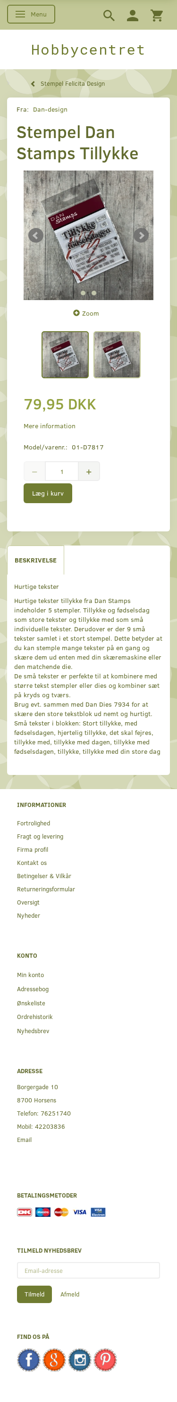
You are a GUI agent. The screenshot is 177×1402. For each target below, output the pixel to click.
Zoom (90, 313)
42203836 (50, 1126)
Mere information (50, 425)
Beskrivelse (36, 559)
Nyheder (28, 915)
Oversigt (28, 902)
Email (24, 1139)
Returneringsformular (46, 889)
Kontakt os (32, 862)
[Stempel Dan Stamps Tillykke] (88, 235)
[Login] (132, 15)
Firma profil (32, 849)
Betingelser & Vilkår (44, 876)
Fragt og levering (40, 836)
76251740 (56, 1113)
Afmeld (69, 1294)
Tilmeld (34, 1294)
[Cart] (156, 15)
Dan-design (50, 109)
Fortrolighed (33, 823)
